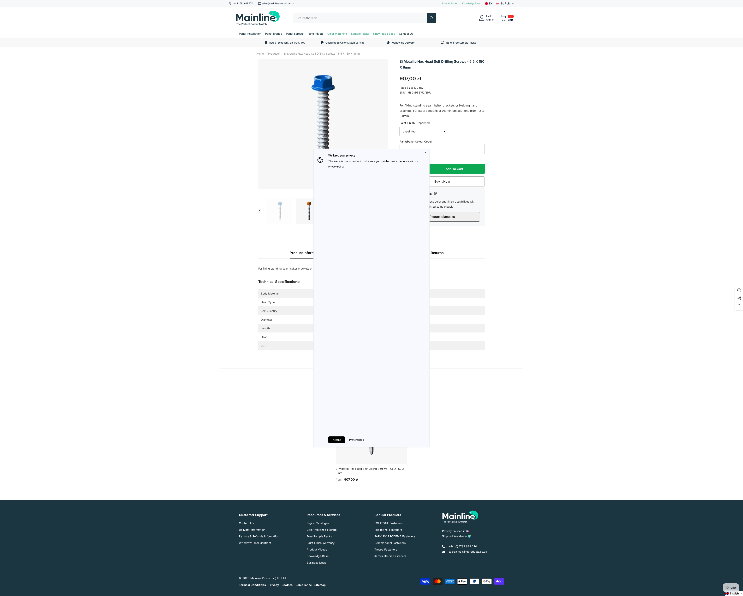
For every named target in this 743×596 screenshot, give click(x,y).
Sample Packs (449, 3)
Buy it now (442, 181)
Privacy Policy (336, 166)
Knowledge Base (471, 3)
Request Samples (442, 217)
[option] (323, 124)
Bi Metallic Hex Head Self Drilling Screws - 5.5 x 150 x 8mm (370, 471)
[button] (259, 211)
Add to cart (454, 169)
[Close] (426, 153)
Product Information (306, 253)
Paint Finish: (415, 123)
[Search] (364, 18)
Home (260, 53)
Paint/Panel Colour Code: (416, 141)
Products (274, 53)
